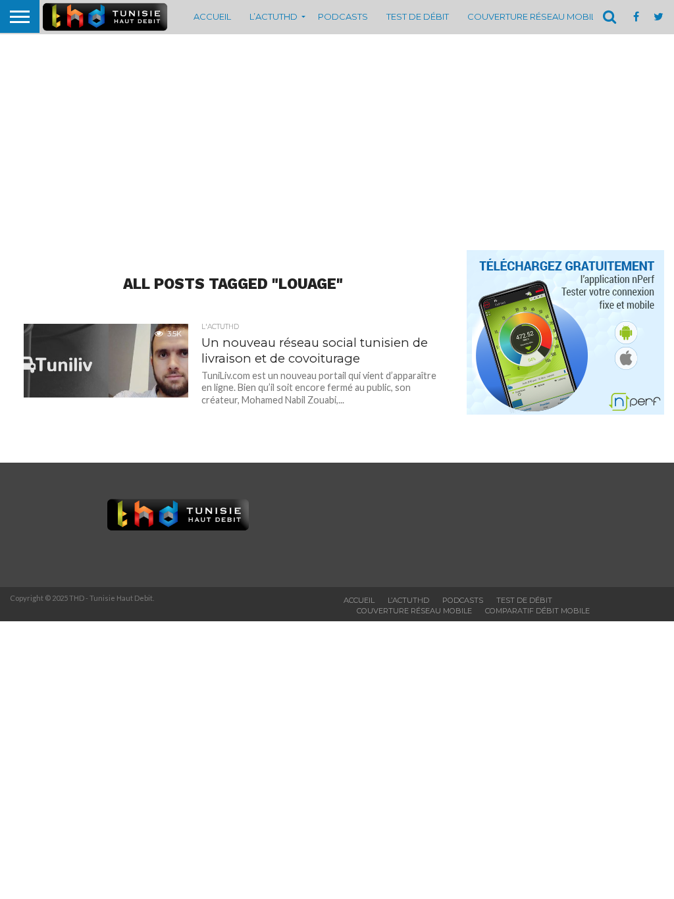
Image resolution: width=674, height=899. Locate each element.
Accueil (212, 16)
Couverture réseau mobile (534, 16)
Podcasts (343, 16)
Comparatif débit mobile (537, 610)
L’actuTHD (273, 16)
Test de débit (417, 16)
